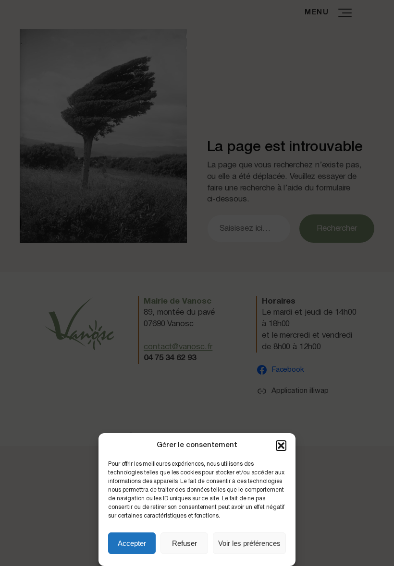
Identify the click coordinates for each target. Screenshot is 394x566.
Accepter (132, 543)
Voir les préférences (249, 543)
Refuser (184, 543)
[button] (281, 445)
